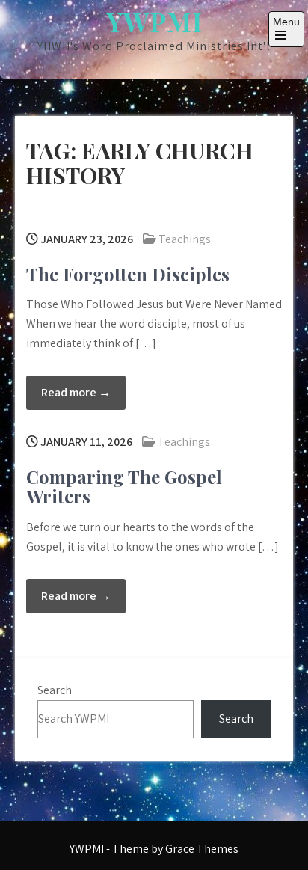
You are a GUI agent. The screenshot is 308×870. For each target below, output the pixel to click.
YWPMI (154, 21)
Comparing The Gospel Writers (124, 486)
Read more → (76, 392)
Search (54, 690)
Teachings (184, 239)
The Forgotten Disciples (128, 274)
